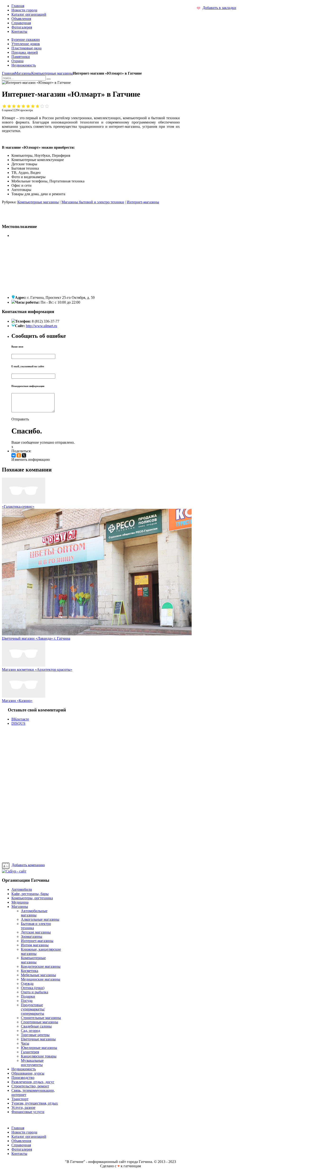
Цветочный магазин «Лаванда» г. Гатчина (36, 638)
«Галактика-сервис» (18, 507)
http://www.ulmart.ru (41, 326)
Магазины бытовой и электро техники (92, 202)
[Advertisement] (62, 211)
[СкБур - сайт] (14, 871)
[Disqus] (91, 793)
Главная (8, 73)
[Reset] (49, 79)
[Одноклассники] (19, 455)
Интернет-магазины (143, 202)
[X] (24, 455)
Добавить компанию (28, 865)
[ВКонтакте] (13, 455)
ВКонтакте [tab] (20, 719)
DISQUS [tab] (18, 723)
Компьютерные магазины (52, 73)
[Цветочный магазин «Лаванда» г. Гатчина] (97, 634)
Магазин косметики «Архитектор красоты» (37, 669)
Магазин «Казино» (17, 701)
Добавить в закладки (219, 8)
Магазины (23, 73)
